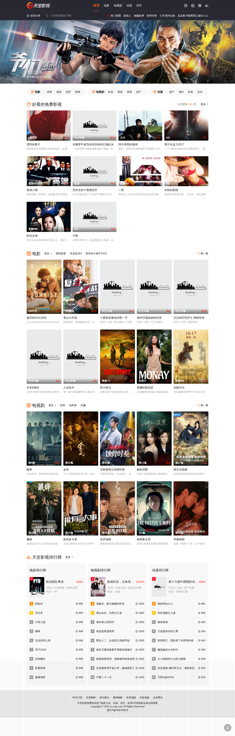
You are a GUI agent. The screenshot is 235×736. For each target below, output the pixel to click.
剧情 (77, 91)
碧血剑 (39, 603)
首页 (96, 5)
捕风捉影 (61, 253)
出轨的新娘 (171, 189)
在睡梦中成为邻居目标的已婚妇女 (93, 144)
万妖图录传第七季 (168, 631)
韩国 (120, 91)
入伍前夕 (68, 387)
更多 (204, 104)
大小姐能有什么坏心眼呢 (172, 658)
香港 (129, 91)
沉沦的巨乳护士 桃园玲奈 (189, 317)
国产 (138, 91)
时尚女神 (32, 235)
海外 (181, 91)
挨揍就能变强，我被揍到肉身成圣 (115, 658)
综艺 (139, 5)
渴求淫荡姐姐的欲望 (149, 317)
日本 (200, 91)
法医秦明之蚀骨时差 (112, 469)
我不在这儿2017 (174, 144)
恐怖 (49, 91)
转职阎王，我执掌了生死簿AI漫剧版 (178, 640)
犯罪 (68, 91)
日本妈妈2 (33, 387)
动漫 (129, 5)
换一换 (202, 253)
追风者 (73, 405)
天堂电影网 (38, 5)
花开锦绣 (105, 539)
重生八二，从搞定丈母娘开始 (113, 640)
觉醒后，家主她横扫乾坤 (110, 603)
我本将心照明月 (105, 622)
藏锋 (29, 539)
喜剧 (59, 91)
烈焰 (62, 405)
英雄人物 (32, 189)
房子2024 (40, 649)
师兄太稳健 (180, 469)
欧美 (110, 91)
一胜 (121, 189)
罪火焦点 (105, 387)
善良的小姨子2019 (96, 253)
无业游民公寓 (42, 640)
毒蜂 (37, 631)
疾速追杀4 (76, 253)
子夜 (75, 235)
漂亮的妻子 (33, 144)
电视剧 (118, 5)
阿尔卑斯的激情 (128, 144)
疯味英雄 (163, 622)
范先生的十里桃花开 (85, 189)
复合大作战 (70, 317)
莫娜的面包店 (145, 387)
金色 (66, 469)
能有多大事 (70, 539)
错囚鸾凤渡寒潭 (105, 631)
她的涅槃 (142, 469)
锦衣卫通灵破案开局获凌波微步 (114, 649)
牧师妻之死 (144, 539)
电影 (106, 5)
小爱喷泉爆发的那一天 (114, 317)
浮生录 (39, 612)
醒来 (29, 469)
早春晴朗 (179, 539)
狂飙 (83, 405)
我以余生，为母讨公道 (109, 612)
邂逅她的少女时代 (168, 649)
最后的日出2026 (36, 317)
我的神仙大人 (165, 603)
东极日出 (179, 387)
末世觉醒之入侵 (167, 612)
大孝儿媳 (40, 622)
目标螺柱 (40, 658)
